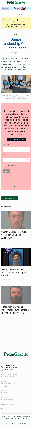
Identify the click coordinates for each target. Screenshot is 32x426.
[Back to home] (16, 2)
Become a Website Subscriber (16, 139)
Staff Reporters (19, 53)
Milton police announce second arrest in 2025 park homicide (13, 272)
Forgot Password (9, 186)
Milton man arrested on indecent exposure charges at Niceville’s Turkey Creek (15, 310)
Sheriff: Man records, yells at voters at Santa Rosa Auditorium (14, 235)
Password (6, 155)
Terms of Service (22, 418)
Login (3, 409)
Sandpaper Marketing (20, 423)
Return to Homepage (9, 198)
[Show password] (27, 160)
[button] (2, 2)
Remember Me (10, 165)
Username (6, 144)
